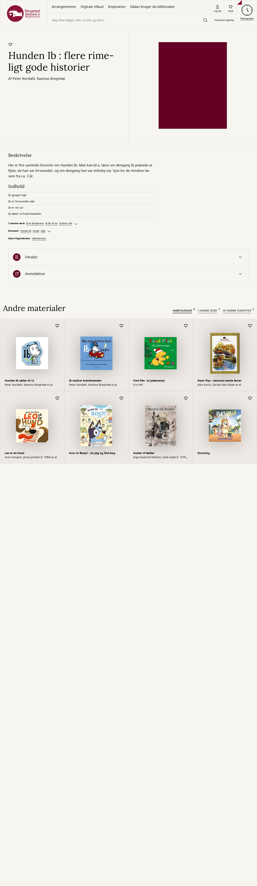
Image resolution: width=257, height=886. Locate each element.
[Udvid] (76, 224)
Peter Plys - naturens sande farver (220, 381)
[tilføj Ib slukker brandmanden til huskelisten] (121, 325)
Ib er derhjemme (35, 223)
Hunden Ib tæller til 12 (19, 381)
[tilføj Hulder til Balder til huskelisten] (186, 398)
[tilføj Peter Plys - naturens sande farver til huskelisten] (250, 325)
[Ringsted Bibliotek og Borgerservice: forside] (23, 13)
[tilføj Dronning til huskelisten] (250, 398)
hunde (36, 231)
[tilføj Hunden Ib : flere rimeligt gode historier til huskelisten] (10, 44)
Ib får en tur (51, 223)
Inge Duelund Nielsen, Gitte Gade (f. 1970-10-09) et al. (160, 457)
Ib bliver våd (65, 223)
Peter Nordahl (24, 78)
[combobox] (129, 20)
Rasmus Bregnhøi (51, 78)
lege (43, 231)
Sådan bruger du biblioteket (152, 6)
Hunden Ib (25, 231)
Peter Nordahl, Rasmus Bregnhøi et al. (29, 384)
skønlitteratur (39, 238)
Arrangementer (64, 6)
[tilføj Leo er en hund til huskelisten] (57, 398)
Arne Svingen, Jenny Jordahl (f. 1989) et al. (31, 457)
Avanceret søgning (224, 20)
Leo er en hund (14, 453)
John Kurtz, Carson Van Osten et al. (220, 384)
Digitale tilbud (92, 6)
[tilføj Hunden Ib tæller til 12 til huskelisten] (57, 325)
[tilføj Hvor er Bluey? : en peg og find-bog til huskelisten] (121, 398)
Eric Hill (138, 384)
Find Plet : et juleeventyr (149, 381)
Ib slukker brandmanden (85, 381)
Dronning (204, 453)
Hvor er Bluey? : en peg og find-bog (92, 453)
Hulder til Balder (143, 453)
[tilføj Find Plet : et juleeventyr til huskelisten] (186, 325)
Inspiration (116, 6)
